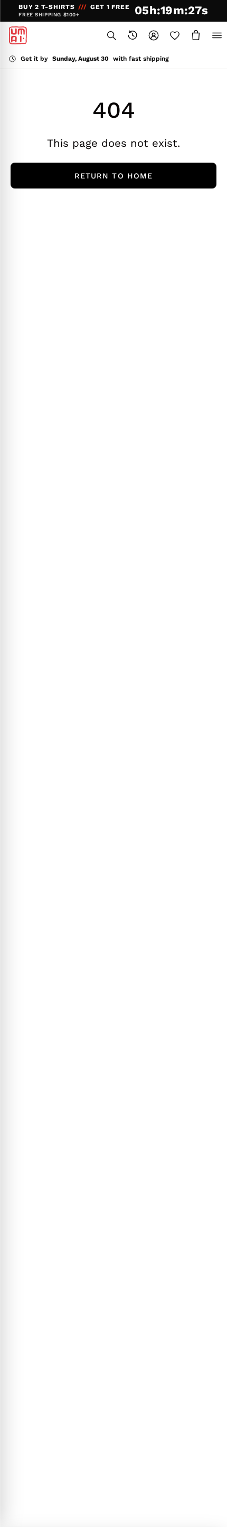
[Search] (111, 35)
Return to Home (113, 176)
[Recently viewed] (132, 35)
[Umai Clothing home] (18, 35)
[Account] (154, 35)
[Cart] (196, 35)
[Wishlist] (175, 35)
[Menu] (217, 35)
